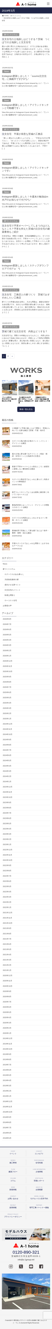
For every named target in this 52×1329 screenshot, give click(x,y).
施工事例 (13, 1162)
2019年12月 (7, 1038)
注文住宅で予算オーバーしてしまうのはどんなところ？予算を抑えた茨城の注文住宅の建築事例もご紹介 (26, 228)
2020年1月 (7, 1033)
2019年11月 (7, 1044)
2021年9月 (7, 928)
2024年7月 (7, 750)
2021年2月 (7, 965)
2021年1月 (7, 970)
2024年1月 (7, 782)
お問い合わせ (13, 1197)
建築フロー (13, 1171)
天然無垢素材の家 (12, 579)
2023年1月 (7, 844)
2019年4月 (7, 1080)
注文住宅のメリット (12, 590)
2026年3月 (7, 645)
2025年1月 (7, 719)
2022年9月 (7, 865)
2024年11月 (7, 729)
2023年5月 (7, 824)
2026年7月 (7, 624)
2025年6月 (7, 692)
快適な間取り (10, 595)
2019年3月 (7, 1086)
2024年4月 (7, 766)
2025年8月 (7, 682)
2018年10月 (7, 1112)
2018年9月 (7, 1117)
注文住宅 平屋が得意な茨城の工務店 (22, 134)
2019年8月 (7, 1059)
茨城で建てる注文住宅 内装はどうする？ (24, 331)
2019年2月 (7, 1091)
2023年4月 (7, 829)
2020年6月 (7, 1007)
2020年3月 (7, 1023)
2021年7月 (7, 939)
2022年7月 (7, 876)
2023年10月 (7, 797)
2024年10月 (7, 734)
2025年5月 (7, 698)
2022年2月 (7, 902)
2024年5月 (7, 760)
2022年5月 (7, 886)
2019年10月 (7, 1049)
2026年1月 (7, 656)
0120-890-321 (26, 1252)
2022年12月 (7, 850)
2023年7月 (7, 813)
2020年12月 (7, 975)
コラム (13, 1180)
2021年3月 (7, 960)
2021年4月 (7, 955)
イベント (13, 1152)
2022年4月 (7, 892)
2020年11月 (7, 981)
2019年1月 (7, 1096)
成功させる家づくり (12, 585)
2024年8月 (7, 745)
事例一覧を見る (26, 409)
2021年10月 (7, 923)
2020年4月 (7, 1017)
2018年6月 (7, 1133)
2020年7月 (7, 1002)
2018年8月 (7, 1122)
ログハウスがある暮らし (14, 574)
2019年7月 (7, 1065)
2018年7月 (7, 1128)
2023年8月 (7, 808)
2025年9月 (7, 677)
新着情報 (13, 1188)
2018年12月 (7, 1101)
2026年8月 (7, 619)
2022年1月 (7, 907)
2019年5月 (7, 1075)
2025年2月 (7, 713)
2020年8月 (7, 997)
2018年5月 (7, 1138)
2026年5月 (7, 635)
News (6, 71)
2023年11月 (7, 792)
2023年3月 (7, 834)
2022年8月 (7, 871)
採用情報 (13, 1206)
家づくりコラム (10, 35)
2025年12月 (7, 661)
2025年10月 (7, 671)
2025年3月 (7, 708)
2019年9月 (7, 1054)
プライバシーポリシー (13, 1216)
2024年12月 (7, 724)
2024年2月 (7, 776)
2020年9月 (7, 991)
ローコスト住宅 (11, 600)
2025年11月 (7, 666)
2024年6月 (7, 755)
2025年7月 (7, 687)
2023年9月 (7, 802)
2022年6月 (7, 881)
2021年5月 (7, 949)
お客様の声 (7, 606)
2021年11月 (7, 918)
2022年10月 (7, 860)
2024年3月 (7, 771)
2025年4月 (7, 703)
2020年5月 (7, 1012)
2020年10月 (7, 986)
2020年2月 (7, 1028)
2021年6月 (7, 944)
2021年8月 (7, 934)
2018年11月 (7, 1107)
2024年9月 (7, 740)
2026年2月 (7, 650)
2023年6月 (7, 818)
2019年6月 (7, 1070)
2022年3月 (7, 897)
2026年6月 (7, 629)
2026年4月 (7, 640)
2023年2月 (7, 839)
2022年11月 (7, 855)
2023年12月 (7, 787)
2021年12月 (7, 913)
